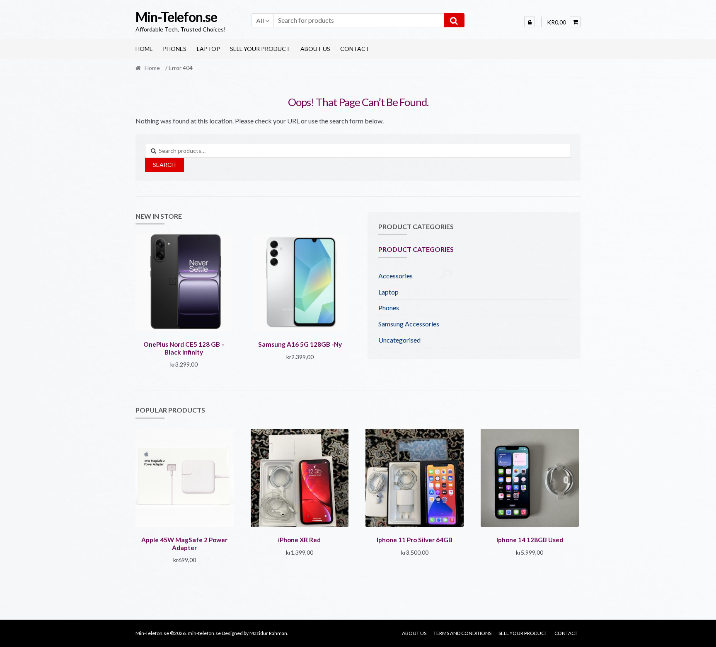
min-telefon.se (204, 633)
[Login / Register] (529, 22)
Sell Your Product (260, 48)
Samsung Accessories (408, 324)
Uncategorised (399, 340)
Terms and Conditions (462, 633)
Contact (355, 48)
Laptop (208, 48)
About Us (315, 48)
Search (164, 164)
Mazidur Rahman (268, 633)
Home (144, 48)
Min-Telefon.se (176, 17)
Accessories (395, 276)
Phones (174, 48)
